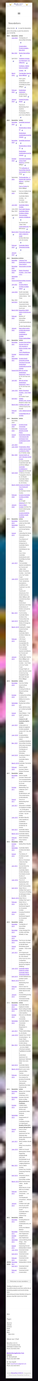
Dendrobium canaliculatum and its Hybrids (25, 135)
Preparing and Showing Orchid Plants (23, 430)
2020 (13, 430)
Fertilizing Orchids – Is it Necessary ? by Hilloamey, (24, 60)
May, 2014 (14, 1045)
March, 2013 (15, 1181)
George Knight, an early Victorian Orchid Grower (25, 457)
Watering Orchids (24, 354)
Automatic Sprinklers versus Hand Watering (25, 160)
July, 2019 (14, 563)
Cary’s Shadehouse (24, 352)
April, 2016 (15, 888)
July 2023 (14, 205)
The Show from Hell (24, 362)
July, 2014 (14, 1031)
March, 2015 (15, 980)
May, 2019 (14, 613)
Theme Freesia (12, 1375)
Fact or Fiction (23, 186)
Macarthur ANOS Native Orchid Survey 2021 (25, 312)
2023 (13, 179)
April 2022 (14, 302)
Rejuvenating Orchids (25, 266)
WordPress (26, 1375)
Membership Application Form (15, 1353)
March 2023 (15, 232)
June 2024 (15, 38)
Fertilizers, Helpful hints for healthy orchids (24, 68)
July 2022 (14, 284)
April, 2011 (15, 1266)
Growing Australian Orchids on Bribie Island (24, 497)
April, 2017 (15, 829)
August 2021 (15, 370)
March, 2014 (15, 1069)
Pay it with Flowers (24, 209)
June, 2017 (15, 817)
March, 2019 (15, 627)
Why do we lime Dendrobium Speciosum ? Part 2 (24, 372)
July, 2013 (14, 1141)
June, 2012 (15, 1250)
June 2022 (15, 292)
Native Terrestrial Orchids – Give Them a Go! (25, 392)
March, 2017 (15, 833)
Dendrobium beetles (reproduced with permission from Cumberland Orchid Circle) (24, 439)
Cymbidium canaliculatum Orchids (23, 334)
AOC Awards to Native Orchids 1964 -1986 (24, 348)
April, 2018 (15, 755)
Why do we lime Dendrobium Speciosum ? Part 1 (24, 382)
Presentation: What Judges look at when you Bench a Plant (25, 449)
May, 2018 (14, 743)
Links (8, 1330)
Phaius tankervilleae (24, 338)
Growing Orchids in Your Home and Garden (24, 487)
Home (8, 1328)
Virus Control (22, 264)
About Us (9, 1323)
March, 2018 (15, 763)
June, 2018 (15, 735)
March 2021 (15, 404)
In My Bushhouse (24, 226)
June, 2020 (15, 447)
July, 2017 (14, 805)
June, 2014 (15, 1035)
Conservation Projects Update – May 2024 (24, 48)
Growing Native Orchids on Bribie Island (24, 286)
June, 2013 (15, 1149)
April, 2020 (15, 473)
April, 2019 (15, 621)
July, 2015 (14, 952)
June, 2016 (15, 880)
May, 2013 (14, 1165)
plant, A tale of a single (24, 234)
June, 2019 (15, 579)
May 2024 (14, 53)
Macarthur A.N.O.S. (17, 1373)
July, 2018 (14, 725)
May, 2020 (14, 455)
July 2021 (14, 380)
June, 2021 (15, 390)
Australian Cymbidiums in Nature (23, 469)
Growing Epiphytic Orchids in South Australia (24, 515)
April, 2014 (15, 1065)
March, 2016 (15, 898)
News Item (11, 1334)
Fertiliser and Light (24, 404)
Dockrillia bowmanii (24, 122)
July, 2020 (14, 445)
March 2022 (15, 310)
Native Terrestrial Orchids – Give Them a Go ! (25, 272)
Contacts (9, 1326)
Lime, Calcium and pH (25, 410)
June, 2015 (15, 968)
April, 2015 (15, 976)
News (8, 1332)
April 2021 (14, 398)
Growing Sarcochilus (25, 342)
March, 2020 (15, 485)
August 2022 (15, 280)
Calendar (9, 1325)
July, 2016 (14, 866)
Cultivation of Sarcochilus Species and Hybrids (24, 170)
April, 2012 (15, 1254)
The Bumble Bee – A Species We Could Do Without (25, 179)
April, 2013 (15, 1175)
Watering (21, 503)
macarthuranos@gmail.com (18, 1363)
